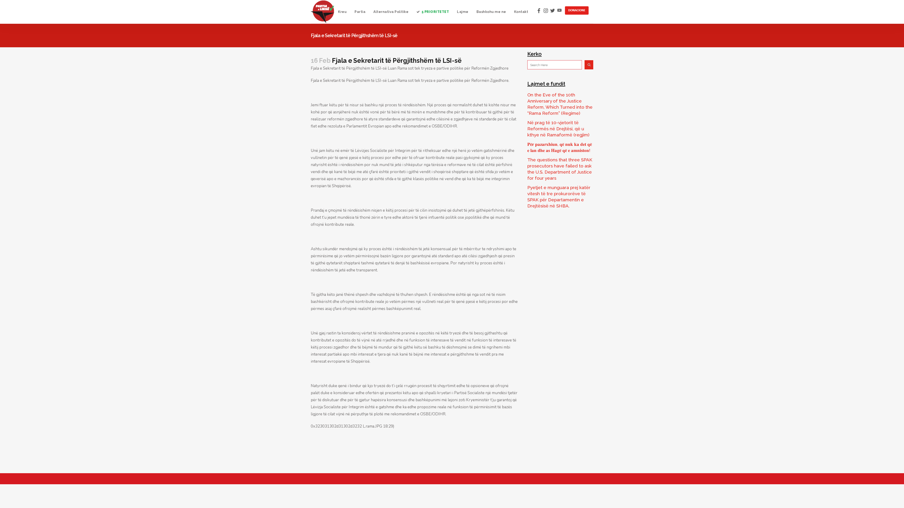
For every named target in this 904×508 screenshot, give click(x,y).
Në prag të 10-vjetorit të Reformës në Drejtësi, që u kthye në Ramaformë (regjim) (558, 128)
